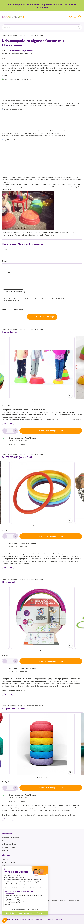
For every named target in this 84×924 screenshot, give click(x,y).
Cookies (59, 919)
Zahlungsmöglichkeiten (9, 844)
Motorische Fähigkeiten (10, 862)
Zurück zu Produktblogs (43, 317)
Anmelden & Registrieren (10, 838)
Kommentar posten (13, 292)
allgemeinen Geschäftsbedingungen (52, 298)
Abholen (5, 850)
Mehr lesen (8, 423)
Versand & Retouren (9, 847)
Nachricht (6, 273)
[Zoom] (70, 396)
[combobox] (42, 27)
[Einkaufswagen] (70, 17)
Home (4, 35)
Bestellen (5, 841)
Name (4, 249)
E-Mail (4, 261)
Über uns (5, 859)
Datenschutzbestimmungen (10, 300)
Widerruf (50, 919)
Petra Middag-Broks (21, 310)
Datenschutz (40, 919)
